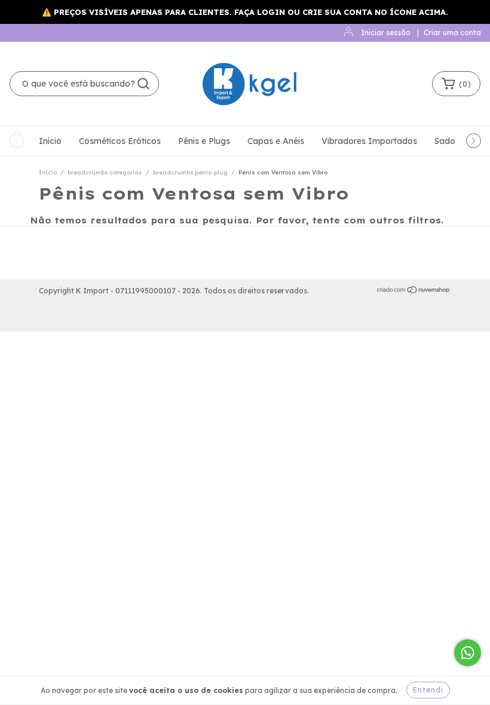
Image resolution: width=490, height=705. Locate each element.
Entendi (428, 689)
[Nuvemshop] (413, 291)
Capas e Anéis (275, 141)
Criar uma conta (452, 32)
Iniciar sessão (386, 32)
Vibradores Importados (369, 141)
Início (50, 141)
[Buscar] (143, 83)
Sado (444, 141)
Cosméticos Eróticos (120, 141)
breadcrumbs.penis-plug (190, 172)
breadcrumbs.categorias (105, 172)
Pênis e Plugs (204, 141)
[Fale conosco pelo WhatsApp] (467, 652)
